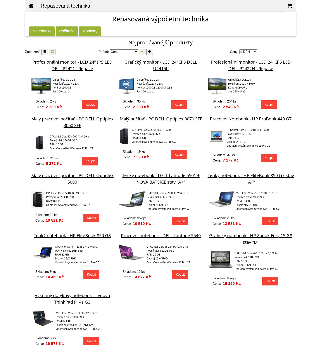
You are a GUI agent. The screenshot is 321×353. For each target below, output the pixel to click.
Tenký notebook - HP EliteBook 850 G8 (72, 235)
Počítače (66, 31)
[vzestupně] (142, 52)
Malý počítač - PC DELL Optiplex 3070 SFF (161, 119)
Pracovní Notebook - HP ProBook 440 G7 (251, 119)
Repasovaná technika (65, 6)
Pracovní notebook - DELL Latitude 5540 (161, 235)
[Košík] (290, 6)
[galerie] (52, 52)
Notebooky (42, 31)
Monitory (89, 31)
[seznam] (44, 52)
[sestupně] (149, 52)
